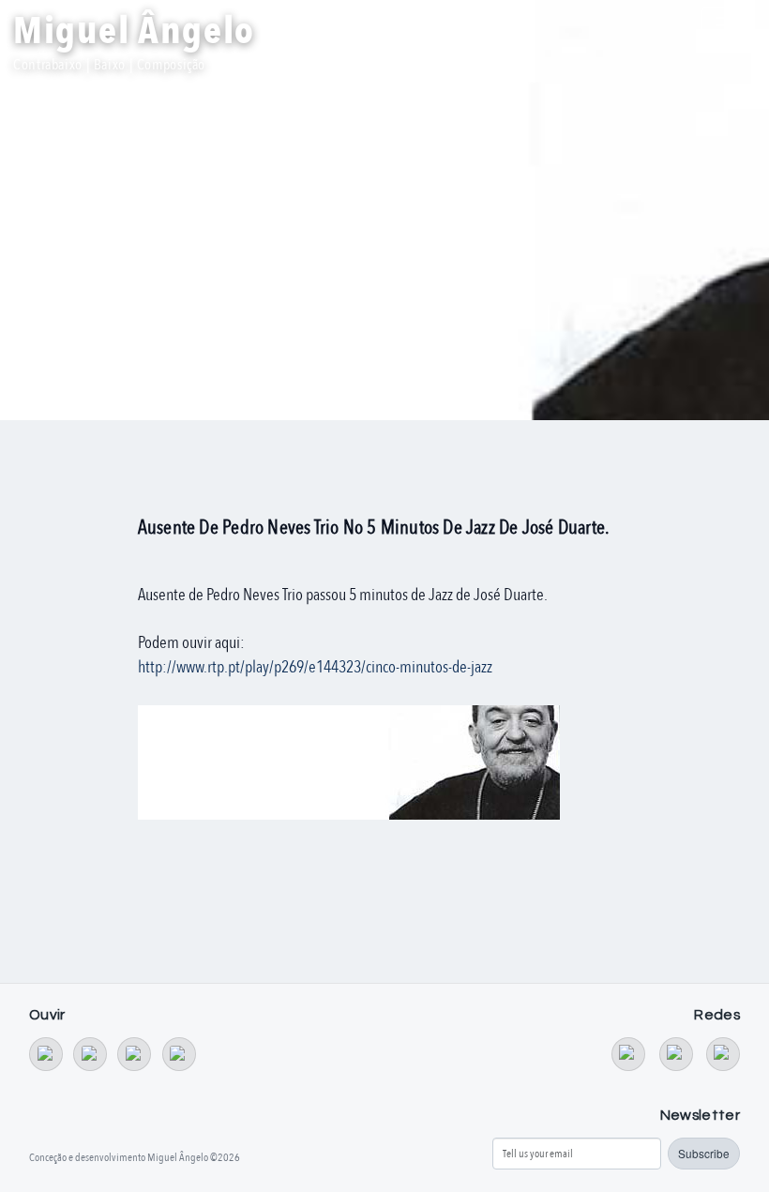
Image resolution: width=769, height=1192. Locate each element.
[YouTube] (628, 1054)
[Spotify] (134, 1054)
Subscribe (704, 1153)
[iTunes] (179, 1054)
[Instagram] (723, 1054)
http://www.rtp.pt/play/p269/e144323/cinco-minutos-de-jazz (315, 667)
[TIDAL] (90, 1054)
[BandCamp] (46, 1054)
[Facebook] (676, 1054)
